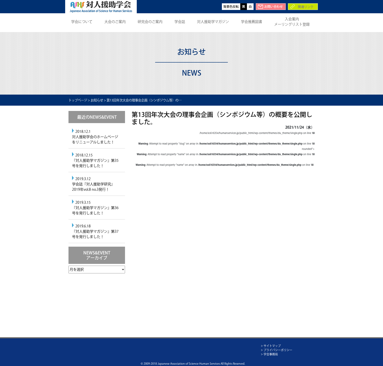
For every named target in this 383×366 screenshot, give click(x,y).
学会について (81, 21)
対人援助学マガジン (213, 21)
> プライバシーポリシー (276, 350)
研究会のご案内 (150, 21)
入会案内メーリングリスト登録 (292, 21)
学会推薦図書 (251, 21)
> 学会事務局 (269, 354)
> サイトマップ (271, 345)
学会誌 (179, 21)
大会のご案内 (115, 21)
